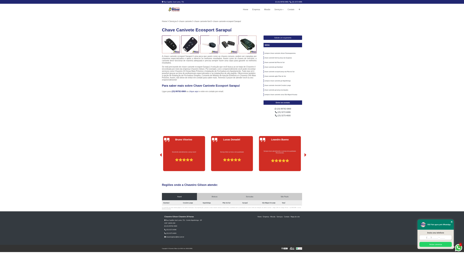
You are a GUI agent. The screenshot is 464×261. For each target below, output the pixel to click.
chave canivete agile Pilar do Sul (275, 76)
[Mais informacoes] (299, 9)
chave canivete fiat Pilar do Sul (274, 62)
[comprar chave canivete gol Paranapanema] (190, 45)
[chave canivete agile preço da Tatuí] (228, 45)
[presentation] (157, 164)
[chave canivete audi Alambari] (248, 45)
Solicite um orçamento (282, 38)
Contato (291, 9)
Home (245, 9)
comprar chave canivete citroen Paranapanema (280, 53)
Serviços (278, 9)
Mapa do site (295, 217)
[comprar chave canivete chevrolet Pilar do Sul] (209, 45)
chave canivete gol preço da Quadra (276, 90)
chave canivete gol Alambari (273, 67)
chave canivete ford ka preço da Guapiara (278, 58)
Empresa (256, 9)
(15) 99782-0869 (282, 2)
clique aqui (193, 91)
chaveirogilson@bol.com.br (175, 237)
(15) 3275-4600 (284, 116)
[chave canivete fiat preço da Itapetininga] (171, 45)
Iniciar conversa (435, 244)
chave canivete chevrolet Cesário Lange (277, 85)
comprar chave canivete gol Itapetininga (277, 81)
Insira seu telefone (435, 233)
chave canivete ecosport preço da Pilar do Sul (279, 71)
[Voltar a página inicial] (174, 9)
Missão (267, 9)
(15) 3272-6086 (296, 2)
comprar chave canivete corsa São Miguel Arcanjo (280, 94)
